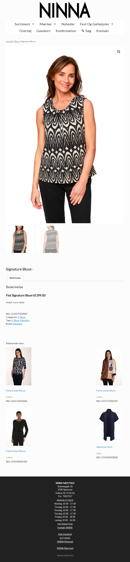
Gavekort (43, 31)
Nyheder (68, 24)
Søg (88, 31)
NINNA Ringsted (65, 541)
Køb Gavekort (65, 534)
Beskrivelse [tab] (15, 278)
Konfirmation (66, 31)
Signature (24, 320)
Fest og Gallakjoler (94, 24)
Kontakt (102, 31)
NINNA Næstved (65, 548)
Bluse (17, 41)
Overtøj (25, 31)
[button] (119, 52)
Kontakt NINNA (65, 527)
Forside (9, 41)
